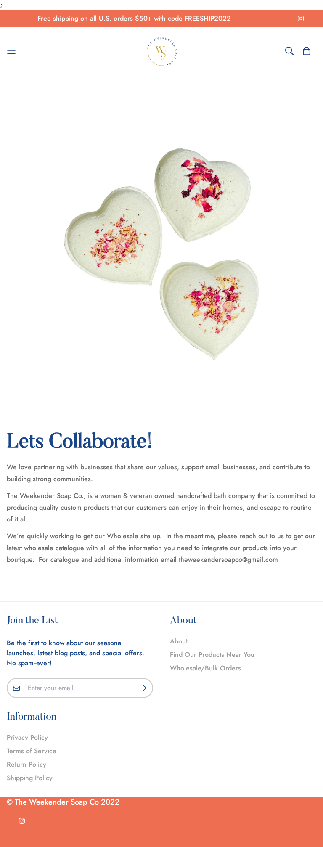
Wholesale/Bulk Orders (205, 668)
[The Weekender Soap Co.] (162, 51)
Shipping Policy (30, 778)
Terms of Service (31, 751)
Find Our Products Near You (212, 654)
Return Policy (26, 764)
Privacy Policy (27, 737)
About (179, 641)
